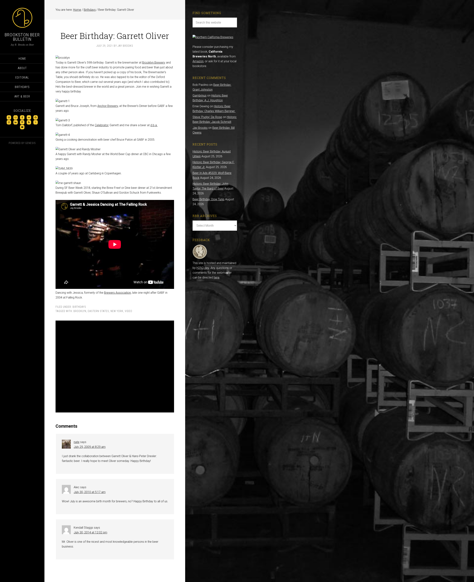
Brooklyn (80, 311)
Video (128, 311)
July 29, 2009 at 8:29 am (90, 447)
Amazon (198, 61)
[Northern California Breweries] (213, 37)
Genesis (30, 143)
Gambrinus (199, 95)
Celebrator (101, 125)
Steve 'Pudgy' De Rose (207, 117)
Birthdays (79, 306)
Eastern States (98, 311)
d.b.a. (154, 125)
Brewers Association (117, 292)
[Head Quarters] (200, 258)
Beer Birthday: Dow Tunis (208, 199)
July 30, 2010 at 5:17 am (90, 492)
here (216, 277)
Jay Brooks (200, 128)
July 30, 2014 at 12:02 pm (90, 532)
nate (76, 442)
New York (117, 311)
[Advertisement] (115, 366)
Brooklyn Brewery (153, 62)
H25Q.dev (202, 268)
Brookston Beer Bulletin (22, 37)
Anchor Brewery (107, 106)
